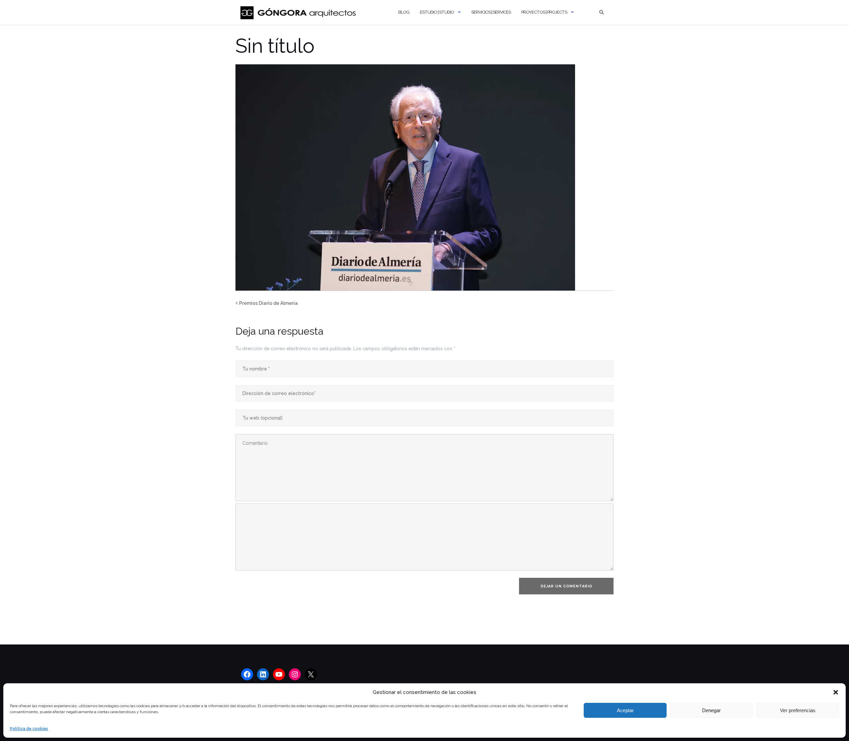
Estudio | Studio (437, 12)
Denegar (711, 710)
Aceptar (625, 710)
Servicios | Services (491, 12)
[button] (835, 692)
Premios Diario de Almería (268, 303)
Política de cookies (29, 728)
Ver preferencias (798, 710)
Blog (403, 12)
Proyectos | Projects (544, 12)
